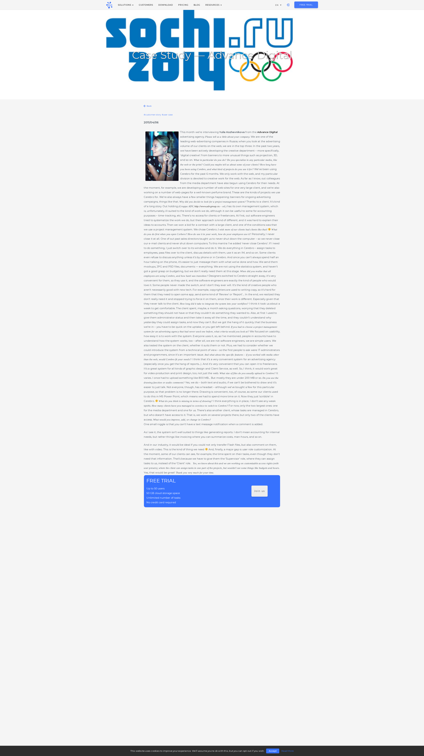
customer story (153, 114)
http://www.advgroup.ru (207, 206)
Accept (273, 751)
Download (165, 5)
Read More (287, 751)
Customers (146, 5)
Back (149, 106)
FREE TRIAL (306, 5)
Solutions (125, 5)
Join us (259, 491)
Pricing (183, 5)
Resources (212, 5)
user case (168, 114)
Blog (197, 5)
